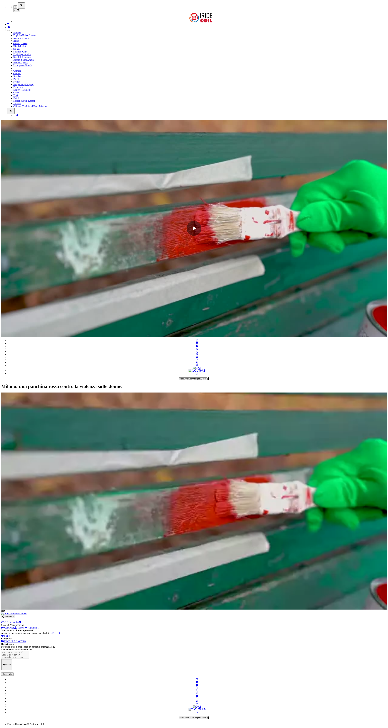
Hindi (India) (19, 46)
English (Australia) (22, 54)
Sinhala (16, 49)
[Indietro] (15, 7)
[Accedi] (16, 115)
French (16, 81)
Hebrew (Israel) (20, 62)
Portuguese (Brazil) (22, 65)
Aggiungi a (32, 627)
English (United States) (24, 35)
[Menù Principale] (21, 5)
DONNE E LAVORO (15, 641)
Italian (16, 40)
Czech (16, 92)
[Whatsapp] (197, 340)
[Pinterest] (197, 354)
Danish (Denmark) (22, 90)
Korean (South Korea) (24, 100)
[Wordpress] (197, 362)
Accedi (56, 633)
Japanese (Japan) (21, 38)
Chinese (17, 70)
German (17, 73)
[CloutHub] (197, 370)
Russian (17, 32)
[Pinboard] (197, 365)
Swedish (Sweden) (22, 57)
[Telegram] (197, 343)
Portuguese (18, 87)
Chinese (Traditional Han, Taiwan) (30, 106)
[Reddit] (197, 357)
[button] (8, 616)
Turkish (17, 103)
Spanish (17, 76)
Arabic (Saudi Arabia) (23, 60)
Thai (15, 95)
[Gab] (197, 368)
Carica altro (7, 674)
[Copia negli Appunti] (197, 373)
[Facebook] (197, 346)
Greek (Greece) (20, 43)
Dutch (16, 98)
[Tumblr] (197, 351)
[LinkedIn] (197, 359)
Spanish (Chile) (20, 51)
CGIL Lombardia (9, 622)
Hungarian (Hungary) (23, 84)
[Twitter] (197, 348)
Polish (16, 79)
